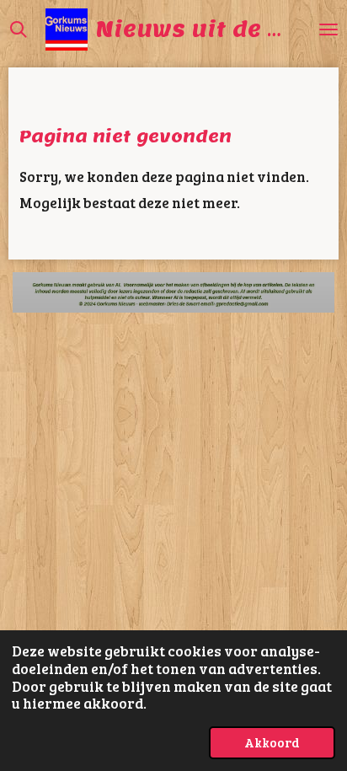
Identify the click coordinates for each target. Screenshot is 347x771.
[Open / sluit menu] (328, 29)
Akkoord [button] (272, 742)
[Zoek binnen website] (18, 29)
